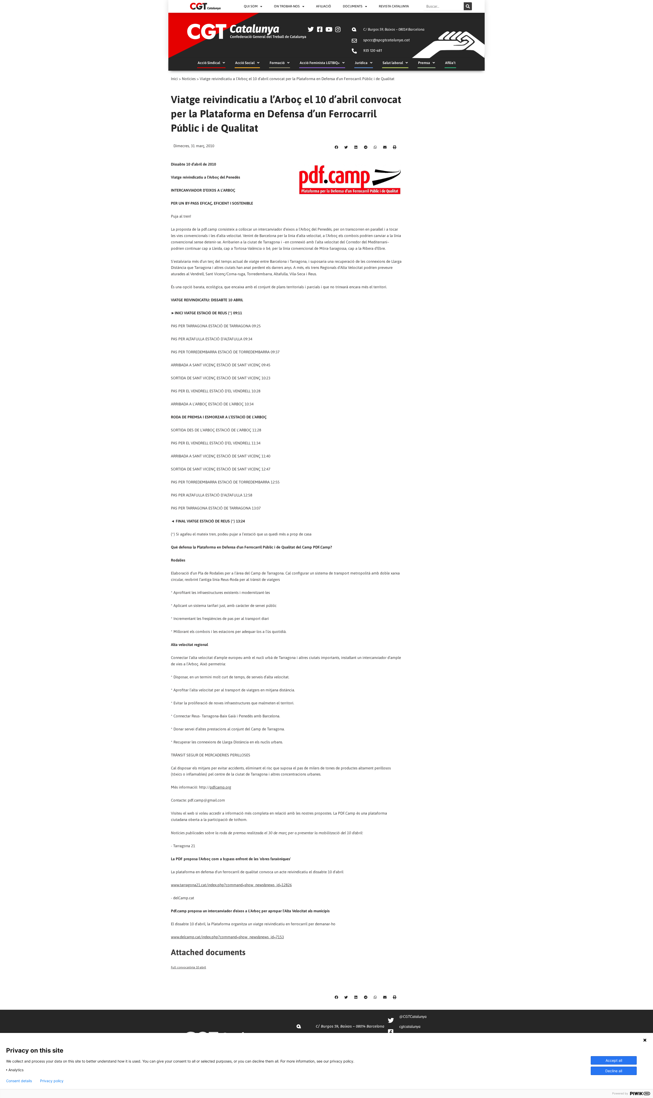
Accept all (614, 1060)
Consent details (19, 1081)
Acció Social (245, 63)
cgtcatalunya (409, 1026)
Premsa (424, 63)
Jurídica (361, 63)
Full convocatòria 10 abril (188, 967)
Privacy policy (52, 1081)
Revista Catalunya (394, 6)
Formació (277, 63)
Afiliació (323, 6)
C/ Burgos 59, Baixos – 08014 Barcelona (393, 29)
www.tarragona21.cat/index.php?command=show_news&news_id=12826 (231, 885)
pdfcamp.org (220, 787)
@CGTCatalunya (412, 1016)
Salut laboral (393, 63)
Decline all (613, 1071)
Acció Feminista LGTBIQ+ (320, 63)
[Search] (468, 6)
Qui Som (251, 6)
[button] (336, 147)
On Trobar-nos (287, 6)
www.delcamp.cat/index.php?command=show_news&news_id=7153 (227, 937)
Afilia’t (450, 63)
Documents (352, 6)
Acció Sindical (209, 63)
